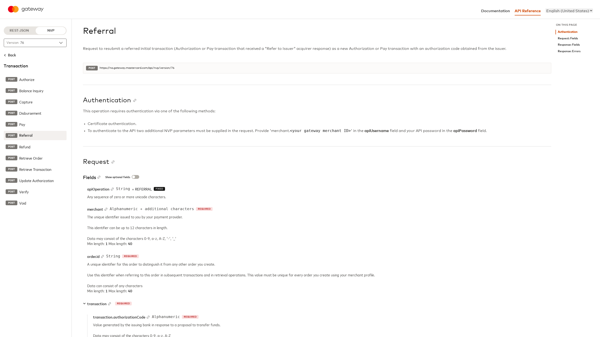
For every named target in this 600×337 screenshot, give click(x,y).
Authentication (568, 31)
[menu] (569, 10)
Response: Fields (569, 44)
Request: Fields (568, 38)
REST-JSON (19, 30)
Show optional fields (117, 177)
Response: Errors (569, 51)
